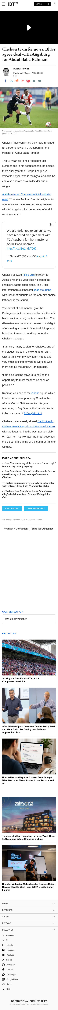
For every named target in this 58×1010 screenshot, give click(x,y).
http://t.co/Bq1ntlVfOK (21, 248)
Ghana (35, 393)
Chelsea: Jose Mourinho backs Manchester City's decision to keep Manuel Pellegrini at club (27, 494)
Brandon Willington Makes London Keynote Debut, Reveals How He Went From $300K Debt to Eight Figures (28, 887)
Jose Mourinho (42, 289)
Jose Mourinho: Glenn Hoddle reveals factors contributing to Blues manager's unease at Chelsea (28, 474)
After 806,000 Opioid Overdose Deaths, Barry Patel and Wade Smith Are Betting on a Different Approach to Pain (28, 729)
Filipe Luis (29, 274)
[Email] (34, 81)
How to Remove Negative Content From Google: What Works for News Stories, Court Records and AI (28, 780)
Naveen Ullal (22, 68)
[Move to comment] (39, 81)
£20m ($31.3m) (33, 413)
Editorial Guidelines (43, 528)
